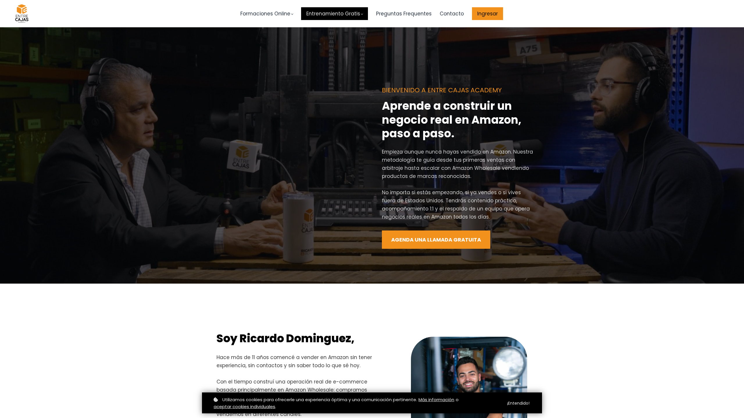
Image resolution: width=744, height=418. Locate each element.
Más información (436, 400)
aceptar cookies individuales (244, 406)
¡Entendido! (518, 403)
